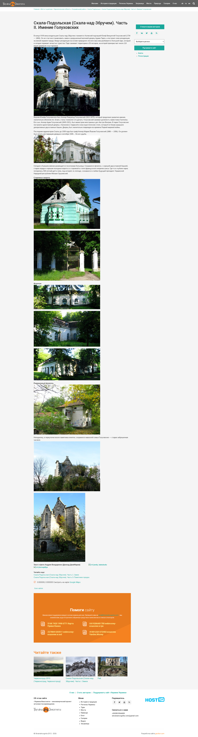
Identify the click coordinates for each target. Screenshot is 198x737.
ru (186, 3)
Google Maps (75, 582)
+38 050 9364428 (118, 713)
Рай (99, 678)
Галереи (167, 3)
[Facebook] (115, 702)
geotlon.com (159, 733)
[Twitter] (119, 702)
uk (182, 3)
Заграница (138, 3)
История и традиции (105, 3)
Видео (83, 721)
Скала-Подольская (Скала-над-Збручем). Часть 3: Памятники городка (61, 577)
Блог (83, 715)
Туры (83, 707)
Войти (140, 53)
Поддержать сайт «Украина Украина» (110, 693)
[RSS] (129, 702)
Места (147, 3)
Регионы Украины (122, 3)
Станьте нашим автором (150, 27)
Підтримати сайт (149, 48)
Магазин (95, 3)
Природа (156, 3)
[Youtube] (124, 702)
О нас (175, 3)
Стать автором (84, 693)
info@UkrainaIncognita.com (108, 615)
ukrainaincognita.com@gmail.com (125, 716)
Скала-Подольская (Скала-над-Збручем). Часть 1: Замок (56, 575)
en (189, 3)
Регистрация (143, 56)
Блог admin (38, 588)
